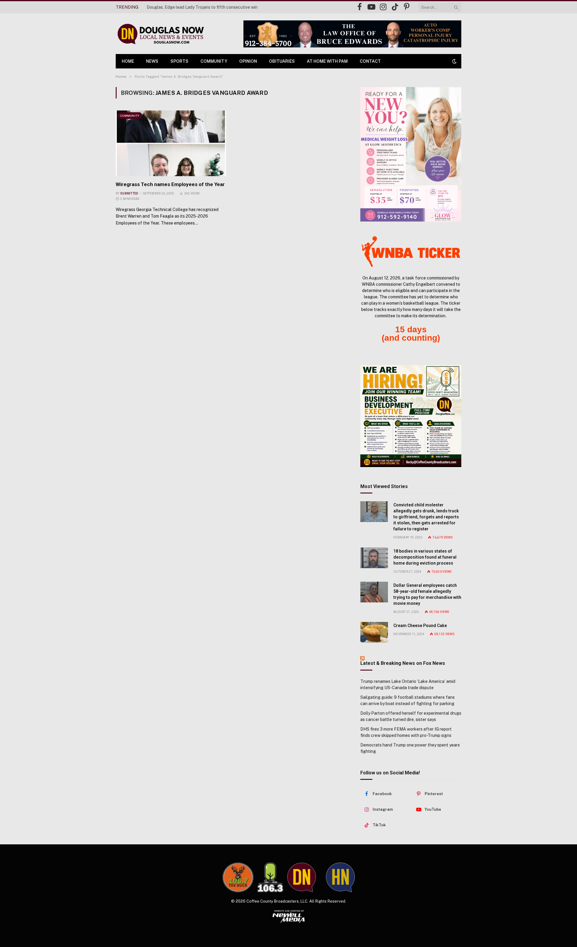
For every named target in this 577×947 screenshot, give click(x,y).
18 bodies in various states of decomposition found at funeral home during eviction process (424, 557)
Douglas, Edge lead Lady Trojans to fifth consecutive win (202, 7)
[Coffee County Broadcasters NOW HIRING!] (410, 416)
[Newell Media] (288, 916)
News (152, 61)
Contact (370, 61)
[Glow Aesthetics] (410, 154)
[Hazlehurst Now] (340, 877)
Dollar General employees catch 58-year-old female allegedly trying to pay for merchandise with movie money (427, 594)
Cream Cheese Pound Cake (420, 625)
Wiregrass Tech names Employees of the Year (170, 184)
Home (128, 61)
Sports (179, 61)
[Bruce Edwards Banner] (352, 33)
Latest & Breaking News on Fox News (402, 663)
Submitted (129, 193)
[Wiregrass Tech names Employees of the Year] (171, 143)
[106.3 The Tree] (270, 877)
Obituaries (282, 61)
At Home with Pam (327, 61)
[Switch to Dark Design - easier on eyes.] (454, 61)
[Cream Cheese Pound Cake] (374, 632)
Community (213, 61)
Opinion (248, 61)
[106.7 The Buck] (238, 877)
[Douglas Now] (160, 34)
